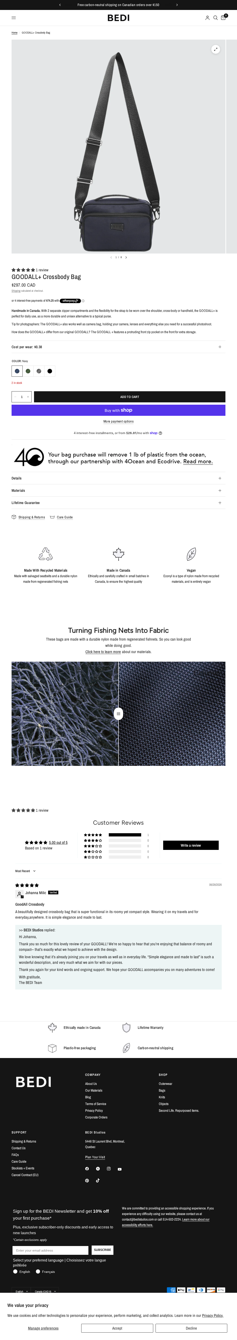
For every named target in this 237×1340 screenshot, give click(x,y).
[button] (24, 269)
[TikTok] (101, 1180)
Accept (117, 1328)
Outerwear (165, 1083)
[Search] (215, 18)
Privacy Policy (94, 1110)
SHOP (163, 1074)
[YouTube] (123, 1169)
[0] (222, 18)
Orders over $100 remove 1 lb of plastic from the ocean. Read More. (118, 5)
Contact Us (18, 1148)
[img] (27, 885)
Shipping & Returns (24, 1141)
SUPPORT (19, 1132)
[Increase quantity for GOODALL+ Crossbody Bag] (28, 396)
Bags (162, 1090)
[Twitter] (101, 1169)
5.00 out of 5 (58, 842)
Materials (18, 490)
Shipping (16, 291)
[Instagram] (112, 1169)
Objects (163, 1103)
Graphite (38, 371)
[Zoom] (215, 49)
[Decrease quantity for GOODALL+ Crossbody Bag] (15, 396)
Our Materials (93, 1090)
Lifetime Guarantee (26, 502)
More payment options (118, 421)
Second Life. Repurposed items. (179, 1110)
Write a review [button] (191, 845)
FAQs (15, 1154)
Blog (88, 1097)
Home (14, 32)
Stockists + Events (23, 1168)
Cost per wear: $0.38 (27, 346)
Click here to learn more (103, 651)
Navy (17, 371)
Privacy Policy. (212, 1315)
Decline (191, 1328)
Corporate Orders (96, 1117)
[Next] (126, 257)
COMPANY (93, 1074)
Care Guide (19, 1161)
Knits (162, 1097)
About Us (91, 1083)
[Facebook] (90, 1169)
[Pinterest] (90, 1181)
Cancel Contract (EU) (25, 1174)
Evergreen (28, 371)
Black (49, 371)
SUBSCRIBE (102, 1250)
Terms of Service (95, 1103)
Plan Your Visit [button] (95, 1157)
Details (17, 478)
